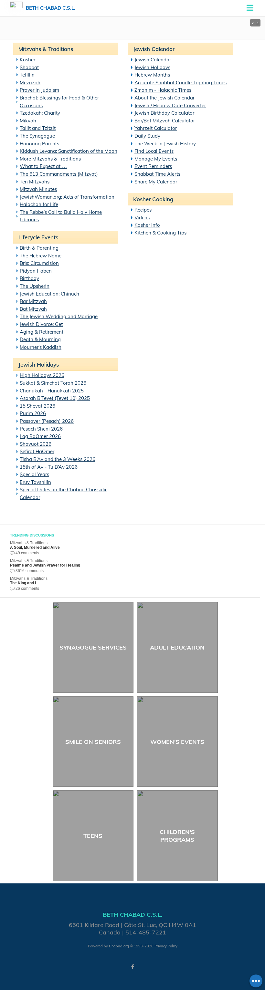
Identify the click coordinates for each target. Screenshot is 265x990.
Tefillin (27, 75)
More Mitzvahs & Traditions (50, 159)
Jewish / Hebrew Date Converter (170, 105)
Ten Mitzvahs (34, 182)
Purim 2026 (33, 413)
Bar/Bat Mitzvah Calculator (164, 121)
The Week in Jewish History (165, 144)
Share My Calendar (155, 182)
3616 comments (30, 570)
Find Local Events (154, 151)
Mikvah (28, 121)
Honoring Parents (39, 144)
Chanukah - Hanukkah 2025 (52, 391)
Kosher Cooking (153, 199)
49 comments (27, 553)
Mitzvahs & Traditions (45, 49)
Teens (92, 835)
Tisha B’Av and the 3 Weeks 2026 (57, 459)
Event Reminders (153, 166)
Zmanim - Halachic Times (162, 90)
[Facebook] (132, 967)
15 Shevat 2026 (37, 406)
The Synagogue (37, 136)
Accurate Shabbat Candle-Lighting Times (180, 82)
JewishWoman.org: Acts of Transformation (67, 197)
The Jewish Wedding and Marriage (59, 316)
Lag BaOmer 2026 (40, 436)
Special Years (34, 474)
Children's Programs (177, 835)
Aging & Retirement (41, 332)
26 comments (27, 588)
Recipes (143, 210)
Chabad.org (119, 946)
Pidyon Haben (36, 271)
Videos (142, 217)
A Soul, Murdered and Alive (35, 547)
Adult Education (177, 647)
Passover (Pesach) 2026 (47, 421)
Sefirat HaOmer (37, 451)
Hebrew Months (152, 75)
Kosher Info (147, 225)
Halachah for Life (39, 204)
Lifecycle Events (38, 237)
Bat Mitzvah (33, 309)
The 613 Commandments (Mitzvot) (59, 174)
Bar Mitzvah (33, 301)
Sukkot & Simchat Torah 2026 (53, 383)
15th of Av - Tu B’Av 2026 (49, 467)
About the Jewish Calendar (164, 98)
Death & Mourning (40, 339)
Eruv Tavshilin (35, 482)
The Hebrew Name (40, 256)
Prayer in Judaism (39, 90)
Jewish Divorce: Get (41, 324)
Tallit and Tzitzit (38, 128)
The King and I (23, 583)
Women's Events (177, 741)
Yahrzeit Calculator (155, 128)
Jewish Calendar (154, 49)
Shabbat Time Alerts (157, 174)
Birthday (29, 278)
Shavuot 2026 (35, 444)
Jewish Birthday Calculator (164, 113)
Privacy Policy (165, 946)
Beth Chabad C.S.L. (50, 8)
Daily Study (147, 136)
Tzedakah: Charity (40, 113)
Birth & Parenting (39, 248)
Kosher (27, 60)
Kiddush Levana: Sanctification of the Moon (68, 151)
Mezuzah (30, 82)
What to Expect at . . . (43, 166)
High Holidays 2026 (42, 375)
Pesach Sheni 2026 (41, 429)
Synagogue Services (93, 647)
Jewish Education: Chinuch (49, 294)
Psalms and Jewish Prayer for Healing (45, 565)
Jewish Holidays (38, 364)
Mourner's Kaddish (40, 347)
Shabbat (29, 67)
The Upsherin (34, 286)
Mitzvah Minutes (38, 189)
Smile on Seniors (93, 741)
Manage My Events (155, 159)
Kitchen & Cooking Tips (160, 233)
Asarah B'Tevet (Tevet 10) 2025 (55, 398)
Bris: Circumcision (39, 263)
